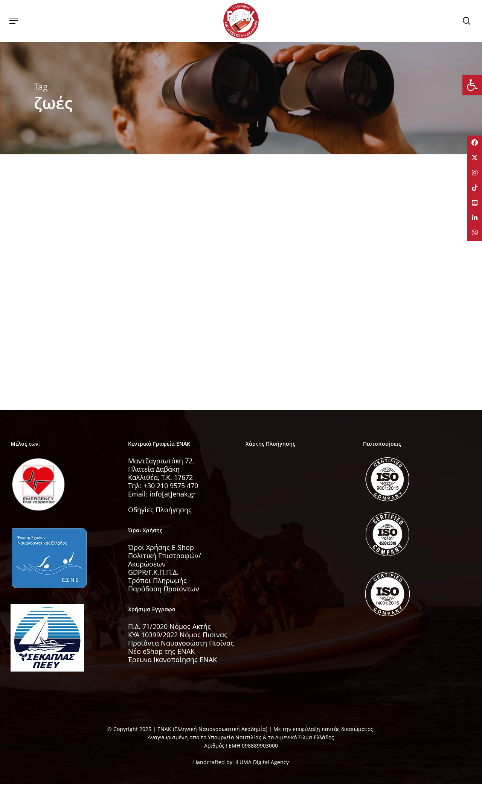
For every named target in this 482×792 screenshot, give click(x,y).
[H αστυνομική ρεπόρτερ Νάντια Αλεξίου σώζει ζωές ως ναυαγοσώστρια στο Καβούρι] (98, 314)
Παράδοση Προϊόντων (163, 588)
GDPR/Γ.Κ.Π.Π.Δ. (153, 572)
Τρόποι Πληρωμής (157, 580)
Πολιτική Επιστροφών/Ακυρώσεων (164, 559)
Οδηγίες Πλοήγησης (160, 509)
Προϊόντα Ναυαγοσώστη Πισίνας (181, 642)
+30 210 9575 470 (170, 485)
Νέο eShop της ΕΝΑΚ (161, 651)
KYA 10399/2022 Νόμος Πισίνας (177, 634)
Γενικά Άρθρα (62, 296)
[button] (13, 20)
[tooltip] (474, 143)
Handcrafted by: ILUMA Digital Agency (241, 762)
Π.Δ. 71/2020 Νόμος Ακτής (169, 626)
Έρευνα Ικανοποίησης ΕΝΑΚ (172, 659)
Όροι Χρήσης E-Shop (161, 547)
